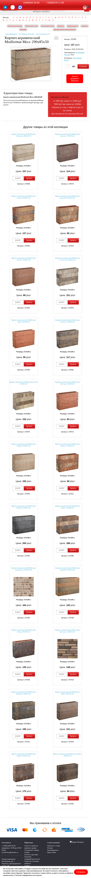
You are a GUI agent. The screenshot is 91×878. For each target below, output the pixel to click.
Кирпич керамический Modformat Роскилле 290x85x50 (67, 321)
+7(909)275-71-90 (55, 3)
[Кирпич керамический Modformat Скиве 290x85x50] (23, 338)
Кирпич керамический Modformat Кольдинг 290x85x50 (67, 569)
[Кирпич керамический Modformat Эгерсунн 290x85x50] (23, 152)
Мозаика (61, 26)
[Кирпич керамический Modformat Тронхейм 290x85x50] (67, 214)
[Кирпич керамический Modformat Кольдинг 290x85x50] (67, 586)
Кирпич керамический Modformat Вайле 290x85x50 (67, 693)
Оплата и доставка (31, 854)
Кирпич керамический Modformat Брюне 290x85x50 (23, 755)
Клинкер (23, 29)
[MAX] (20, 7)
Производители (11, 34)
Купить (29, 178)
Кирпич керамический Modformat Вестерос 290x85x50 (67, 631)
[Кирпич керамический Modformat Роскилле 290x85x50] (67, 338)
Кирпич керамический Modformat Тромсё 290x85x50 (23, 259)
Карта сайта (51, 852)
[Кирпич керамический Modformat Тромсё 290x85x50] (23, 276)
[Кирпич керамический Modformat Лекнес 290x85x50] (67, 524)
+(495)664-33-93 (31, 3)
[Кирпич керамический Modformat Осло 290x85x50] (23, 400)
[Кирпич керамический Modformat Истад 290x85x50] (23, 648)
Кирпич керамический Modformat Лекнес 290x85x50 (67, 507)
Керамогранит (72, 26)
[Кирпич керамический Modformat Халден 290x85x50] (23, 214)
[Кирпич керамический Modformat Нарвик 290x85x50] (23, 462)
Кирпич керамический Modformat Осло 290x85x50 (23, 383)
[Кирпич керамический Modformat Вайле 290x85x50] (67, 710)
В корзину (83, 66)
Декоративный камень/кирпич (64, 29)
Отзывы (50, 848)
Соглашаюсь (80, 872)
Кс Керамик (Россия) (26, 34)
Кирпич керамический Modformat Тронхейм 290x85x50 (67, 197)
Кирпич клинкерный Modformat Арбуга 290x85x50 (67, 755)
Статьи (26, 866)
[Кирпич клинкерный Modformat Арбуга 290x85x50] (67, 772)
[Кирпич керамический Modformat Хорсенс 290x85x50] (67, 152)
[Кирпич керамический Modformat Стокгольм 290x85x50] (67, 276)
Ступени (84, 26)
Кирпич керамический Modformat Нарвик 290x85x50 (23, 445)
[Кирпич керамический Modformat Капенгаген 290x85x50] (23, 586)
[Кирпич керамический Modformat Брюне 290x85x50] (23, 772)
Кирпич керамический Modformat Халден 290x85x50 (23, 197)
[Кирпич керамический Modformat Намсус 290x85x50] (67, 462)
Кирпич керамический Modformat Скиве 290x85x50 (23, 321)
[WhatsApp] (13, 7)
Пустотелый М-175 (43, 34)
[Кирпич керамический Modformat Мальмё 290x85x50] (23, 524)
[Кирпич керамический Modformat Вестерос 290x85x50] (67, 648)
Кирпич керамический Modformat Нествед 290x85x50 (67, 383)
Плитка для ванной (15, 26)
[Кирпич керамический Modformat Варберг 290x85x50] (23, 710)
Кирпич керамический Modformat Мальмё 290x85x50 (23, 507)
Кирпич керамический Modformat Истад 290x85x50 (23, 631)
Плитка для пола (31, 26)
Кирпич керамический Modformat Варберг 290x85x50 (23, 693)
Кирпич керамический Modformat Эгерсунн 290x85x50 (23, 135)
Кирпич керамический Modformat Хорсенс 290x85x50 (67, 135)
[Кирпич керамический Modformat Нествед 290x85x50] (67, 400)
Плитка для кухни (47, 26)
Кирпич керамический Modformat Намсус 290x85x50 (67, 445)
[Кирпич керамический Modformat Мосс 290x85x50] (31, 64)
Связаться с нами (53, 846)
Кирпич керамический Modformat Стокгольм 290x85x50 (67, 259)
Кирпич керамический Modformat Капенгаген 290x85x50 (23, 569)
